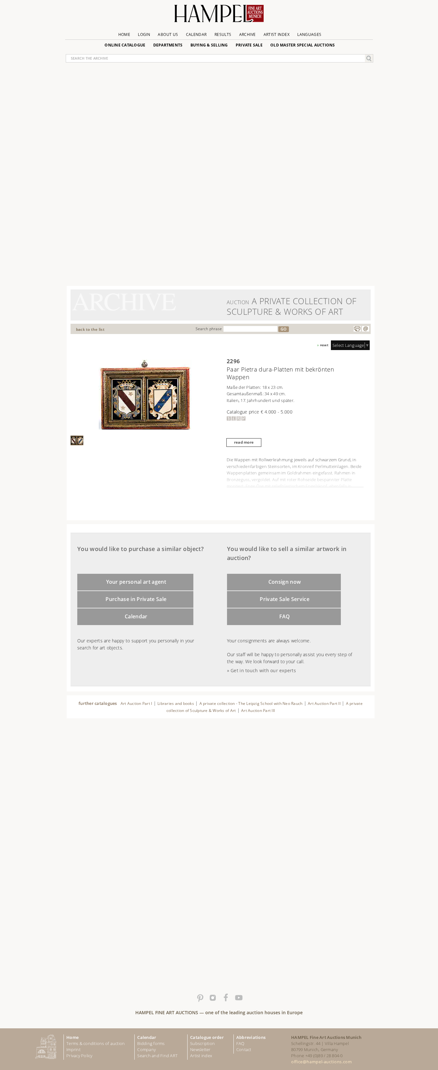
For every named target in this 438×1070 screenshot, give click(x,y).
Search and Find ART (157, 1055)
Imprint (73, 1049)
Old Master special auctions (302, 45)
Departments (168, 45)
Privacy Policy (79, 1055)
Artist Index (277, 34)
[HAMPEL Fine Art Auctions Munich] (219, 15)
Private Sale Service (284, 599)
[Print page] (357, 329)
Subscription (202, 1043)
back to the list (90, 329)
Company (146, 1049)
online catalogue (125, 45)
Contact (243, 1049)
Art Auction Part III (258, 710)
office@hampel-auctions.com (321, 1062)
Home (124, 34)
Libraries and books (175, 703)
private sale (249, 45)
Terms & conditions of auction (95, 1043)
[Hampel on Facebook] (225, 998)
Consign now (284, 581)
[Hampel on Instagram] (212, 998)
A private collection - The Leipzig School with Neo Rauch (251, 703)
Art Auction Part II (324, 703)
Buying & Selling (209, 45)
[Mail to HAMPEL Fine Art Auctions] (365, 329)
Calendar (196, 34)
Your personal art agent (136, 581)
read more (244, 442)
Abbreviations (250, 1037)
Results (223, 34)
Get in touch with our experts (263, 670)
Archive (247, 34)
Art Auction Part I (136, 703)
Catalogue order (207, 1037)
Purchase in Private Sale (135, 599)
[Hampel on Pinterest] (200, 998)
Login (144, 34)
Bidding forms (150, 1043)
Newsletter (200, 1049)
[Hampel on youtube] (238, 998)
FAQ (284, 616)
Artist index (201, 1055)
